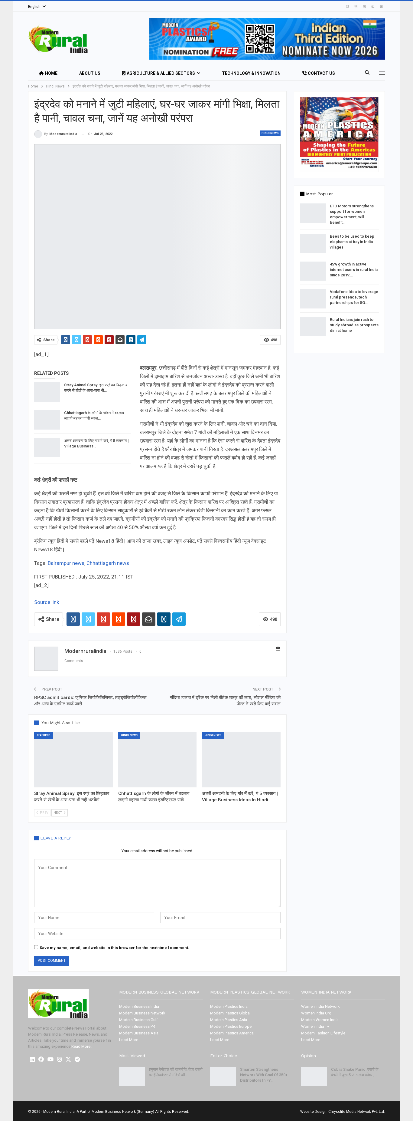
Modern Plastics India (229, 1006)
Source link (46, 602)
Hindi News (270, 133)
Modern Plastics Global (230, 1013)
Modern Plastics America (232, 1033)
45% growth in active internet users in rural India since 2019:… (354, 269)
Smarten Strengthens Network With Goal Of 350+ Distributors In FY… (264, 1075)
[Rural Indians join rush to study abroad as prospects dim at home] (313, 326)
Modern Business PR (137, 1026)
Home (51, 73)
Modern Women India (320, 1019)
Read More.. (81, 1046)
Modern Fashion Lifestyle (323, 1033)
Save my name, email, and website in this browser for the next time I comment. (114, 947)
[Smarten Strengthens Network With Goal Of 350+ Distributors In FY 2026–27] (223, 1076)
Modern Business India (139, 1006)
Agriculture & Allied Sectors (161, 73)
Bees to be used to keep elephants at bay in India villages (352, 241)
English (34, 7)
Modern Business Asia (138, 1033)
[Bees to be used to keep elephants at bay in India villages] (313, 243)
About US (89, 73)
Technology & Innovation (251, 73)
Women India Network (320, 1006)
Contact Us (321, 73)
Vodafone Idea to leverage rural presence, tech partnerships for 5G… (354, 297)
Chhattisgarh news (107, 563)
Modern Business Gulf (138, 1019)
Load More (128, 1039)
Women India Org (316, 1013)
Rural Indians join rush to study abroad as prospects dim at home (354, 325)
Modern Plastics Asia (228, 1019)
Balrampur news (66, 563)
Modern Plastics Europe (231, 1026)
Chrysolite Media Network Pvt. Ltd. (356, 1111)
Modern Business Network (142, 1013)
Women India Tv (315, 1026)
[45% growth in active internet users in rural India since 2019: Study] (313, 271)
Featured (43, 735)
